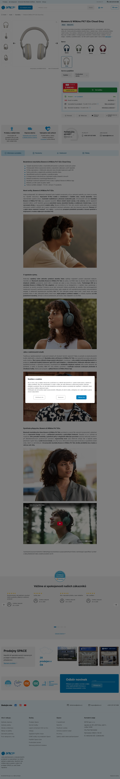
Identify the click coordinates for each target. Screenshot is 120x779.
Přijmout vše (81, 397)
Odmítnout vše (39, 397)
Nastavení (60, 397)
